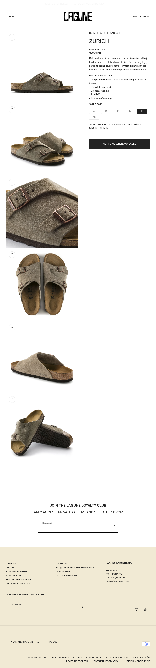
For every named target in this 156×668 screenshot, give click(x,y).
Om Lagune (63, 571)
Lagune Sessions (66, 575)
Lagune (43, 657)
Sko (102, 33)
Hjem (92, 33)
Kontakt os (13, 575)
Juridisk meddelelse (137, 661)
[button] (12, 16)
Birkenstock (97, 49)
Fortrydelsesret (17, 571)
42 (108, 111)
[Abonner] (113, 526)
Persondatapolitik (18, 583)
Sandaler (116, 33)
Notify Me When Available (119, 143)
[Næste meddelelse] (147, 4)
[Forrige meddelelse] (8, 4)
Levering (11, 563)
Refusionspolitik (63, 657)
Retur (10, 567)
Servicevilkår (141, 657)
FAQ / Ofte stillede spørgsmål (75, 567)
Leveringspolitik (77, 661)
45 (144, 111)
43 (120, 111)
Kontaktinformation (105, 661)
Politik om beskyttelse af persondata (103, 657)
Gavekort (62, 563)
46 (96, 117)
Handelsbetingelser (19, 579)
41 (96, 111)
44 (132, 111)
